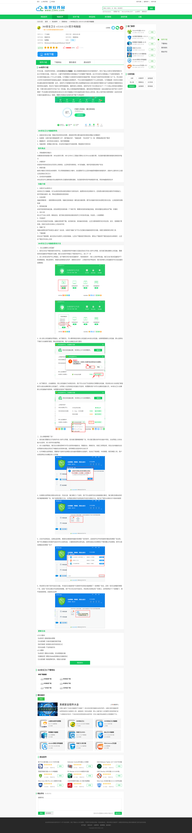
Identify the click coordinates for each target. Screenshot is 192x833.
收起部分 (80, 663)
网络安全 (141, 82)
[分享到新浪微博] (121, 28)
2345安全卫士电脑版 (110, 721)
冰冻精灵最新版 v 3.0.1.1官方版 (140, 37)
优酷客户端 (116, 11)
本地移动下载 (67, 683)
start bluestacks (107, 11)
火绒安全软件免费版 (54, 721)
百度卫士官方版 (81, 743)
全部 (132, 78)
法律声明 (96, 825)
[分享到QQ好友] (113, 28)
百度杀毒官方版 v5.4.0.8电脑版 (48, 771)
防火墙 (132, 82)
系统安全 (64, 21)
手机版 (53, 1)
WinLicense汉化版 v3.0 (139, 65)
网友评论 (164, 52)
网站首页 (44, 17)
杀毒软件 (141, 78)
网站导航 (45, 1)
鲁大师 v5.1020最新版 (139, 54)
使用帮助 (102, 825)
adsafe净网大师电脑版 (55, 743)
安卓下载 (76, 17)
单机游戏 (92, 17)
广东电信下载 (47, 688)
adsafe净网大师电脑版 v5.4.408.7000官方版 (139, 60)
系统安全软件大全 (69, 704)
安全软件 (55, 21)
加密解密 (141, 86)
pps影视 (137, 11)
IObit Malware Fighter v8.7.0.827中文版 (109, 762)
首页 (38, 1)
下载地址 (58, 62)
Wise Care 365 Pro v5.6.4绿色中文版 (49, 781)
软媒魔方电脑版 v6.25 (139, 42)
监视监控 (150, 78)
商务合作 (90, 825)
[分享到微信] (117, 28)
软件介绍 (164, 39)
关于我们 (83, 825)
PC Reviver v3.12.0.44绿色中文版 (78, 771)
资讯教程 (108, 17)
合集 (140, 17)
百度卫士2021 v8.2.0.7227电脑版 (138, 48)
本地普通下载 (47, 679)
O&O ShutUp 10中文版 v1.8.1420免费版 (109, 771)
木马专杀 (150, 82)
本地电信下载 (67, 679)
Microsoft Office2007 (127, 11)
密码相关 (150, 86)
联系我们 (108, 825)
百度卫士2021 (80, 732)
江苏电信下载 (67, 688)
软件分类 (153, 1)
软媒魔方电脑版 (53, 732)
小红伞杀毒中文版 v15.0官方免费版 (79, 781)
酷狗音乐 (144, 11)
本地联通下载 (47, 683)
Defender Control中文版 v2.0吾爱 (78, 762)
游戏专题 (124, 17)
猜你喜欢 (72, 62)
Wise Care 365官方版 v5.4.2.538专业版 (109, 781)
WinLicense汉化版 (110, 743)
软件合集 (138, 1)
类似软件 (87, 62)
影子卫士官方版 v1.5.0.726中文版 (48, 762)
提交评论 (118, 813)
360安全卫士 (80, 721)
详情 (60, 766)
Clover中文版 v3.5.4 (138, 30)
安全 (72, 40)
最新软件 (146, 1)
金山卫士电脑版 (109, 732)
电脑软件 (60, 17)
